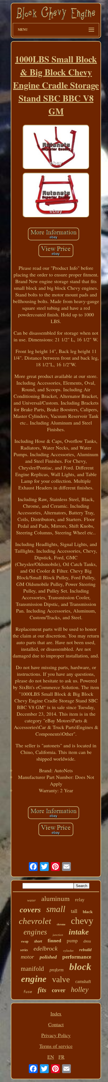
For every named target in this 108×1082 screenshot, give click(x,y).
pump (72, 940)
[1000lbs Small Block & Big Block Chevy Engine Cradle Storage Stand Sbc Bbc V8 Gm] (56, 148)
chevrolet (35, 921)
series (24, 950)
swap (25, 941)
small (55, 909)
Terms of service (56, 1046)
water (31, 900)
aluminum (55, 898)
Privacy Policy (56, 1035)
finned (54, 940)
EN (50, 1056)
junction (58, 934)
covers (30, 909)
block (80, 966)
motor (27, 957)
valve (61, 979)
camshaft (83, 981)
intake (79, 932)
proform (57, 969)
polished (48, 957)
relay (80, 899)
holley (80, 990)
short (38, 941)
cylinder (68, 950)
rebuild (85, 950)
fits (42, 990)
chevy (82, 921)
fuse (27, 992)
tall (74, 911)
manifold (32, 968)
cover (58, 990)
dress (87, 941)
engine (34, 979)
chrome (61, 924)
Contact (56, 1024)
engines (35, 932)
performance (76, 957)
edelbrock (46, 948)
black (87, 912)
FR (61, 1056)
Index (55, 1013)
